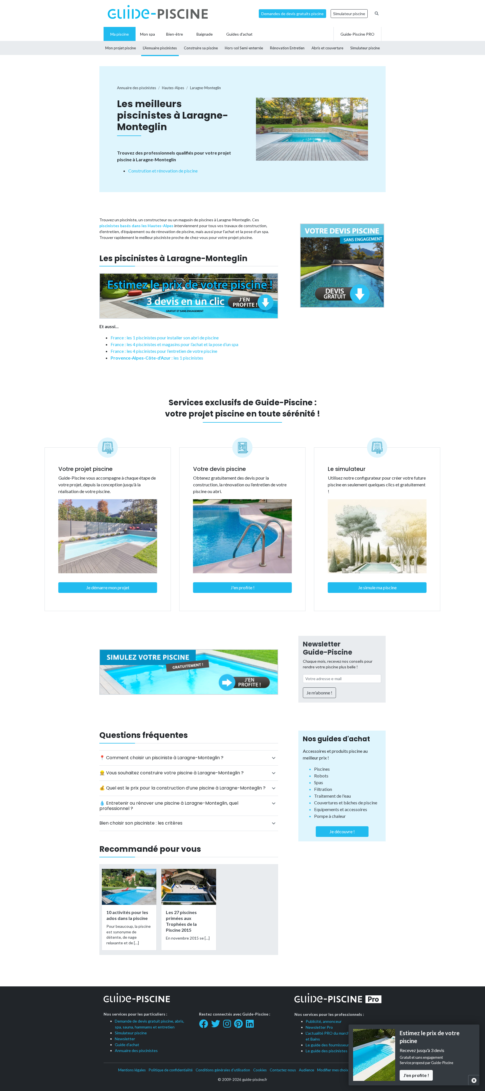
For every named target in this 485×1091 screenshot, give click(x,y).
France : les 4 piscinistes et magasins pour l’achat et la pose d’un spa (174, 344)
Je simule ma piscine (377, 587)
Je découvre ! (342, 831)
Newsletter (125, 1038)
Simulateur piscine (349, 13)
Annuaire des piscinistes (136, 1050)
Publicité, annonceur (324, 1021)
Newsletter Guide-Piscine (327, 648)
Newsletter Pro (319, 1027)
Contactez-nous (283, 1070)
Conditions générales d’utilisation (223, 1070)
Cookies (260, 1070)
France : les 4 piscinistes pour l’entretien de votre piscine (164, 351)
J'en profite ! (243, 587)
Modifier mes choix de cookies (342, 1070)
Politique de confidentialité (171, 1070)
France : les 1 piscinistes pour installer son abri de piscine (165, 337)
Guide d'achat (127, 1044)
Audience (306, 1070)
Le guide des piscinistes (326, 1050)
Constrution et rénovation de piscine (163, 170)
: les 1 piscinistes (157, 357)
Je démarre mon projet (107, 587)
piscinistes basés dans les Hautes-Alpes (136, 225)
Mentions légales (132, 1070)
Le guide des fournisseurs (328, 1044)
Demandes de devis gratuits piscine (292, 13)
